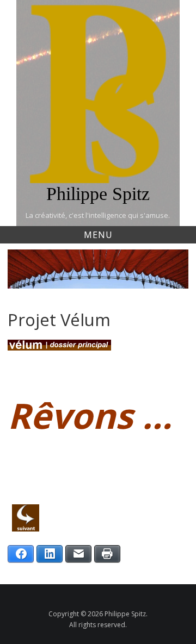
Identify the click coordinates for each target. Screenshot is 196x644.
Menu (98, 235)
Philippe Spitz (98, 194)
